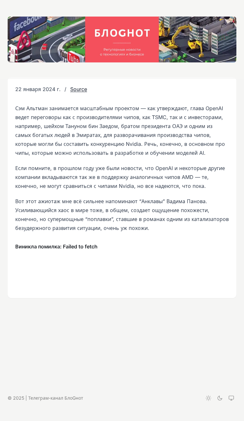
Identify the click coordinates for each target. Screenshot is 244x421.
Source (78, 89)
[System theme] (231, 398)
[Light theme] (208, 398)
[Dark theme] (220, 398)
